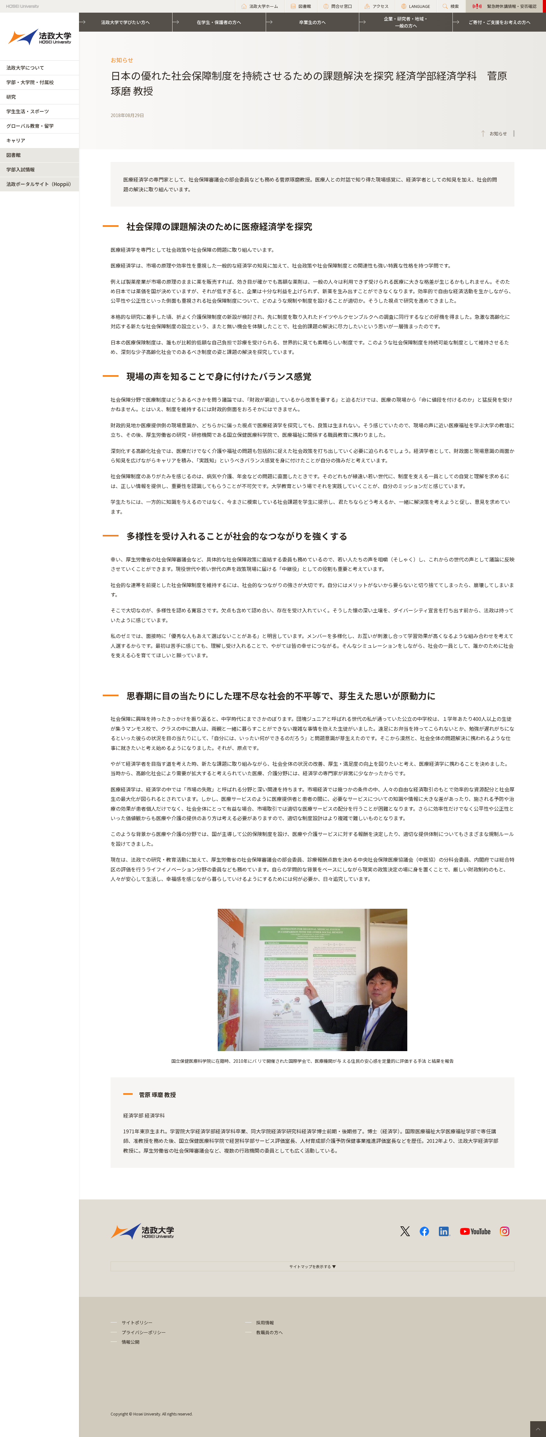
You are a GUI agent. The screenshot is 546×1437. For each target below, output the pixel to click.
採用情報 (265, 1322)
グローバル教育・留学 (30, 125)
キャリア (15, 140)
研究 (11, 96)
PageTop (538, 1429)
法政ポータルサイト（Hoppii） (40, 184)
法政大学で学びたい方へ (125, 22)
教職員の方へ (269, 1332)
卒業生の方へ (312, 22)
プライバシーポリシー (144, 1332)
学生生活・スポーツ (27, 111)
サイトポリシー (137, 1322)
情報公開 (130, 1342)
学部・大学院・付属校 (30, 82)
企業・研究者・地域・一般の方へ (406, 22)
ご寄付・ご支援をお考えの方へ (500, 22)
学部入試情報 (20, 169)
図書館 (13, 155)
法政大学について (25, 67)
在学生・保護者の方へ (219, 22)
